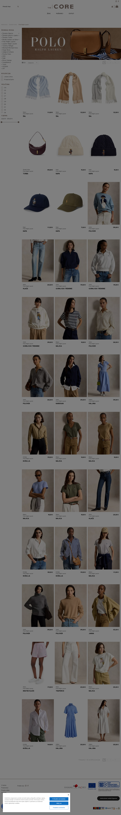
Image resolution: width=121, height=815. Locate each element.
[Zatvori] (68, 794)
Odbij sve (59, 803)
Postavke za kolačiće (59, 807)
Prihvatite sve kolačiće (58, 799)
